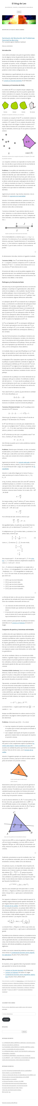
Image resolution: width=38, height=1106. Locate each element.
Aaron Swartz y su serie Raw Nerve (11, 1072)
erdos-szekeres (18, 985)
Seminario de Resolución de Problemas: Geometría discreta (18, 39)
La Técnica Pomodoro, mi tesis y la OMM (12, 1081)
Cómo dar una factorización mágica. (11, 1090)
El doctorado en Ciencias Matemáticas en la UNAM (15, 1077)
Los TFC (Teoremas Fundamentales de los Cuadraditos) (17, 1070)
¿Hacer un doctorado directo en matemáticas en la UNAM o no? (19, 1075)
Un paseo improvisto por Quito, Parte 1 (12, 1087)
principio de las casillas (11, 906)
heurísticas (14, 987)
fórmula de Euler (27, 985)
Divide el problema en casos (22, 745)
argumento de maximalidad (17, 196)
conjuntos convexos (7, 983)
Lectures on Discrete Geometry (13, 81)
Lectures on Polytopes (18, 623)
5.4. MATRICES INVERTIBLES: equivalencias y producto (16, 1055)
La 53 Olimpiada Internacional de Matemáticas (14, 1083)
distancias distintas (18, 983)
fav (10, 1092)
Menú (19, 11)
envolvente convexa (7, 985)
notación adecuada (24, 462)
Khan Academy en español (9, 1079)
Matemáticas (20, 981)
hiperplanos (20, 987)
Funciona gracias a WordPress (9, 1102)
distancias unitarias (29, 983)
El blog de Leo (19, 3)
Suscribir (6, 1019)
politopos (26, 987)
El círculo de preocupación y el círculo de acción (14, 1085)
